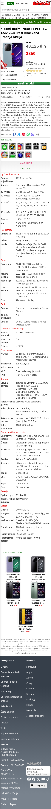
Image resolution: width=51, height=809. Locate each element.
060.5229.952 (17, 759)
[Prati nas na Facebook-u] (34, 780)
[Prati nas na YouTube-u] (43, 780)
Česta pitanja (7, 711)
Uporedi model (9, 80)
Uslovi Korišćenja (9, 793)
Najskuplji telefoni (10, 738)
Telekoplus (6, 14)
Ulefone (30, 694)
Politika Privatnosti (10, 787)
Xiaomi (35, 14)
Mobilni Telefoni (21, 14)
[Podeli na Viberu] (32, 135)
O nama (5, 666)
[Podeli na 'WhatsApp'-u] (28, 135)
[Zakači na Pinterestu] (23, 135)
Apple (29, 672)
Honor (29, 704)
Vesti (3, 728)
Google (30, 683)
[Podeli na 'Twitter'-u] (19, 135)
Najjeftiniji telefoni (10, 733)
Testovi (4, 722)
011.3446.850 (26, 97)
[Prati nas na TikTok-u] (48, 780)
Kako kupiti (6, 706)
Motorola (31, 710)
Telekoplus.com (35, 768)
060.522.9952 (23, 3)
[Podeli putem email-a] (37, 135)
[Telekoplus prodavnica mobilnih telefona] (41, 5)
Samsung (31, 666)
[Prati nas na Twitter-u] (38, 780)
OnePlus (30, 688)
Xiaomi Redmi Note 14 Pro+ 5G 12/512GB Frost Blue (24, 16)
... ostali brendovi (35, 715)
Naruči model (25, 83)
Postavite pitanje (9, 717)
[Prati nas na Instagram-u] (29, 780)
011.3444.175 (44, 97)
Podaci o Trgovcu (9, 804)
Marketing (6, 691)
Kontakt (4, 744)
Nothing (30, 699)
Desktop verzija (39, 785)
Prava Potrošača (9, 798)
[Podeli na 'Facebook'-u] (14, 135)
